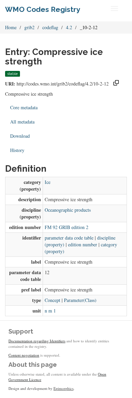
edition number (82, 244)
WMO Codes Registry (42, 9)
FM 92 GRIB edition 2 (66, 227)
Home (11, 27)
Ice (47, 182)
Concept (52, 300)
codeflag (50, 27)
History (17, 150)
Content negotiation (23, 355)
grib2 (29, 27)
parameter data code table (69, 237)
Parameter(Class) (80, 300)
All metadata (22, 121)
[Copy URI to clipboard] (116, 83)
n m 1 (50, 310)
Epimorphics (63, 388)
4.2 (69, 27)
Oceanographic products (68, 210)
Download (20, 136)
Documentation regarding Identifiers (36, 340)
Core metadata (24, 107)
